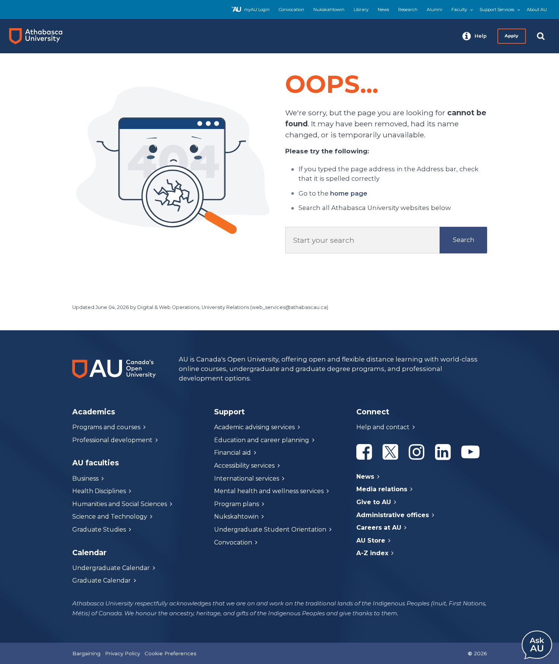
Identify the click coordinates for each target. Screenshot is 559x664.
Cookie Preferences (170, 653)
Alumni (434, 9)
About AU (537, 9)
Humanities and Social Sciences (119, 504)
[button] (474, 36)
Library (361, 9)
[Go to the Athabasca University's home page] (38, 36)
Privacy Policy (122, 653)
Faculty (459, 9)
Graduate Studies (99, 529)
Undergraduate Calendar (111, 568)
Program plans (236, 504)
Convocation (291, 9)
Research (408, 9)
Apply (512, 35)
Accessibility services (244, 465)
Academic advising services (254, 427)
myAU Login (257, 9)
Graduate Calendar (101, 580)
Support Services (497, 9)
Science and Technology (109, 516)
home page (348, 193)
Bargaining (86, 653)
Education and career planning (261, 440)
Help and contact (383, 427)
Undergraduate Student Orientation (270, 529)
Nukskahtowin (329, 9)
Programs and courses (106, 427)
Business (85, 478)
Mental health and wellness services (269, 491)
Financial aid (232, 452)
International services (246, 478)
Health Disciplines (99, 491)
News (383, 9)
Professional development (112, 440)
